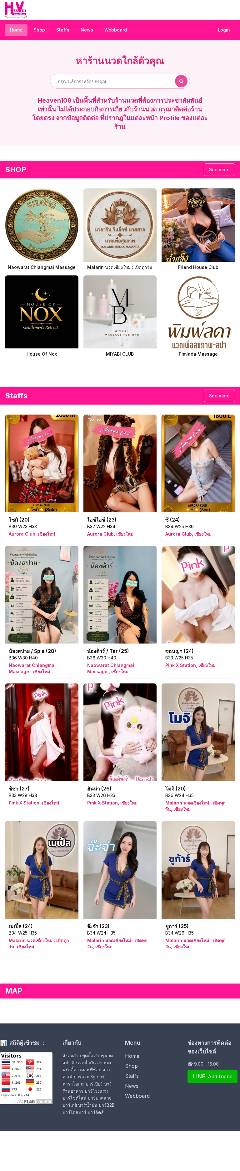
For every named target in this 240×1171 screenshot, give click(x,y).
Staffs (62, 29)
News (87, 29)
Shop (39, 29)
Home (16, 29)
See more (219, 169)
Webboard (115, 29)
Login (224, 29)
